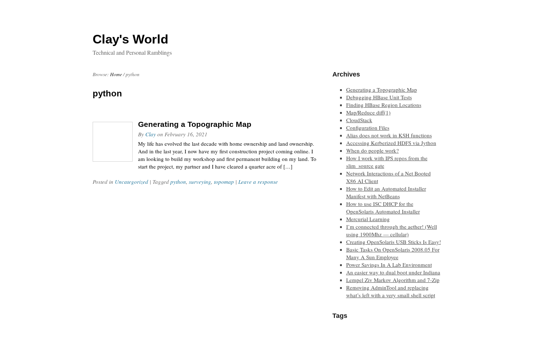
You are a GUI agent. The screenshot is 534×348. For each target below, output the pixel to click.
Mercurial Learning (368, 219)
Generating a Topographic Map (194, 124)
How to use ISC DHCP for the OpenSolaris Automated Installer (383, 207)
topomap (224, 181)
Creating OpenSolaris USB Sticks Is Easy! (393, 241)
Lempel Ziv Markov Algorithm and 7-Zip (393, 279)
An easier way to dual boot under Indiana (393, 272)
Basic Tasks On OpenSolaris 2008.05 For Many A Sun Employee (393, 253)
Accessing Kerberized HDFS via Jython (391, 142)
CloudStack (359, 120)
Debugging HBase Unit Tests (379, 97)
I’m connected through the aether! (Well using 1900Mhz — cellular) (391, 230)
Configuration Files (367, 127)
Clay (150, 134)
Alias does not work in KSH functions (389, 135)
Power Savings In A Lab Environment (389, 264)
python (178, 181)
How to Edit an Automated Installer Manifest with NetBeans (386, 192)
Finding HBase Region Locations (383, 104)
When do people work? (372, 150)
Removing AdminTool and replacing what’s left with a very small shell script (390, 291)
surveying (200, 181)
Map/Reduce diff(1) (368, 112)
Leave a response (258, 181)
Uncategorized (131, 181)
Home (116, 74)
